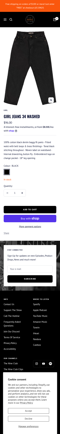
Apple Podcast (40, 310)
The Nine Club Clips (13, 369)
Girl (6, 110)
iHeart (36, 333)
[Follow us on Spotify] (50, 363)
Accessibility (10, 348)
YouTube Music (40, 315)
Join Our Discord (12, 331)
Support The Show (13, 310)
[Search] (11, 19)
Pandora (37, 339)
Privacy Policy (26, 402)
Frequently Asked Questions (12, 323)
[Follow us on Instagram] (36, 363)
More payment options (30, 226)
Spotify (36, 304)
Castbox (37, 344)
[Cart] (54, 19)
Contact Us (9, 304)
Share (6, 233)
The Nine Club (11, 363)
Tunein (36, 327)
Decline (28, 418)
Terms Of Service (12, 337)
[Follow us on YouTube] (43, 363)
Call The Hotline (12, 315)
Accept (28, 410)
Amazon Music (40, 321)
